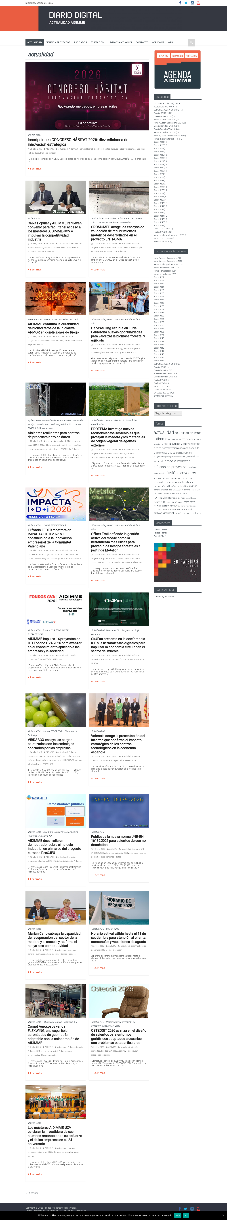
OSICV (166, 509)
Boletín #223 (160, 148)
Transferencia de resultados (188, 513)
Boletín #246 (34, 525)
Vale (178, 1215)
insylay (168, 502)
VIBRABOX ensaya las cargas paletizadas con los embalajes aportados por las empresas (51, 744)
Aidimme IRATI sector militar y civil (43, 1051)
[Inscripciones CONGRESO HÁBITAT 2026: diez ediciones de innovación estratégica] (87, 63)
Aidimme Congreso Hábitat (81, 149)
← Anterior (31, 1193)
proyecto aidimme (179, 509)
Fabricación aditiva (52, 1021)
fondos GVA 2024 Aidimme (177, 490)
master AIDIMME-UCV (171, 506)
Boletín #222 (160, 145)
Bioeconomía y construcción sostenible (111, 319)
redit (190, 509)
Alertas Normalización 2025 (166, 132)
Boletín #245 (97, 928)
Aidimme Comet (75, 1047)
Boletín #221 (160, 142)
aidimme (160, 439)
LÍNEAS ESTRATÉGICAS (54, 525)
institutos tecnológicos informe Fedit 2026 (118, 760)
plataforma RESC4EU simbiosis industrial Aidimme (60, 861)
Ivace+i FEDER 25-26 (108, 222)
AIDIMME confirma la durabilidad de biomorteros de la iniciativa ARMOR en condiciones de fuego (53, 328)
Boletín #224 (160, 152)
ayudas (179, 453)
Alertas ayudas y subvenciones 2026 (170, 235)
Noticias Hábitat (160, 533)
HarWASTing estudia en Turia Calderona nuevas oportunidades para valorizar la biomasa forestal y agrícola (118, 334)
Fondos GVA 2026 (115, 420)
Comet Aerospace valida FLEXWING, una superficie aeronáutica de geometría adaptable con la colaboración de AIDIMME (53, 1035)
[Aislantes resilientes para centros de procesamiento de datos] (55, 384)
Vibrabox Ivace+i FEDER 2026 (40, 764)
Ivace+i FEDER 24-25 (163, 229)
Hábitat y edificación (61, 424)
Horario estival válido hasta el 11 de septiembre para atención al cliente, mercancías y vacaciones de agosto (118, 938)
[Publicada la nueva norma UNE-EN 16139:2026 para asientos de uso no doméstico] (119, 796)
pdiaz (48, 336)
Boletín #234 (160, 184)
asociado (183, 448)
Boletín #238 (160, 197)
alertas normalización (166, 448)
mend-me (184, 506)
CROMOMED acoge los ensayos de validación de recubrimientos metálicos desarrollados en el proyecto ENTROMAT (117, 233)
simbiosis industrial (164, 513)
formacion (161, 497)
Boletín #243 (160, 213)
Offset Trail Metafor (133, 562)
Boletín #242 (160, 209)
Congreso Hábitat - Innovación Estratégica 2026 (115, 149)
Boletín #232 (160, 177)
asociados (80, 42)
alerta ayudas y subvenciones (182, 444)
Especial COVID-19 (163, 113)
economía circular (171, 478)
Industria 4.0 (44, 835)
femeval (157, 490)
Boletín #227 (160, 161)
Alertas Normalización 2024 (166, 120)
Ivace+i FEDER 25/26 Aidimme (113, 251)
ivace (174, 502)
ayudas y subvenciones (173, 457)
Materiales (125, 222)
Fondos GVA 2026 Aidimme (113, 453)
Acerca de (158, 42)
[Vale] (223, 1215)
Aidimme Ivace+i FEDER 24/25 (180, 439)
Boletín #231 (160, 174)
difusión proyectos (58, 42)
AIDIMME (50, 149)
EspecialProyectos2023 (164, 116)
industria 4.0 (160, 502)
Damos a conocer (121, 42)
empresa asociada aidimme (179, 482)
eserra (49, 441)
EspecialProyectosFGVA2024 (167, 129)
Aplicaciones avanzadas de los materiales (112, 218)
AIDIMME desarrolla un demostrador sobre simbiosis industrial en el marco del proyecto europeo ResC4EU (54, 847)
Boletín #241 (160, 206)
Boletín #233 (160, 181)
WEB (170, 42)
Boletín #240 (160, 203)
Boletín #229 (160, 168)
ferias (163, 490)
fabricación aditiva (163, 486)
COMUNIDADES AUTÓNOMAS (168, 110)
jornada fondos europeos (69, 558)
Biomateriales (35, 319)
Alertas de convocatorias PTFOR (168, 139)
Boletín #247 (34, 134)
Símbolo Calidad (160, 530)
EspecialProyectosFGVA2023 (167, 126)
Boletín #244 (160, 216)
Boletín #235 (160, 187)
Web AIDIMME (160, 536)
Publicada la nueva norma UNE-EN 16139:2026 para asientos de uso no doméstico (118, 841)
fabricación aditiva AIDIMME (185, 486)
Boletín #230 (160, 171)
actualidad (34, 42)
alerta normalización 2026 (116, 853)
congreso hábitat (190, 456)
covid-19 (158, 461)
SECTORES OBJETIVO (165, 107)
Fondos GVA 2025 (163, 232)
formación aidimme (177, 498)
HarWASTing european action (123, 352)
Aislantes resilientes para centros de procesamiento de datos (54, 435)
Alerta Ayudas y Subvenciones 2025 (170, 136)
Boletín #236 (160, 190)
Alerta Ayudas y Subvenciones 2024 (170, 123)
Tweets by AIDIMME (164, 596)
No (186, 1215)
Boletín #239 (160, 200)
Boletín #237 (160, 193)
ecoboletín (157, 478)
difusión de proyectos (170, 467)
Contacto (142, 42)
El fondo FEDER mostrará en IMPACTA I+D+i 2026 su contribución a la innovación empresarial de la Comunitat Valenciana (50, 538)
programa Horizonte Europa (113, 659)
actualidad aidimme (188, 433)
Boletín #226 (160, 158)
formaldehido (191, 498)
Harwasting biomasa (100, 352)
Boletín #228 (160, 164)
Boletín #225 (160, 155)
